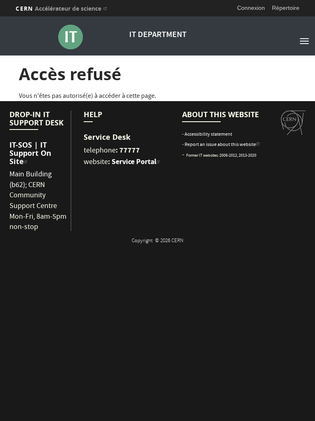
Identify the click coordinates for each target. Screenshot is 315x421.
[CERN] (293, 123)
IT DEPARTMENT (158, 35)
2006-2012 (228, 156)
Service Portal (134, 162)
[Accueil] (70, 37)
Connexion (251, 8)
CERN (58, 8)
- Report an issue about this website (219, 145)
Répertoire (285, 8)
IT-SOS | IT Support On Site (30, 153)
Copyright (143, 241)
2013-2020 (247, 156)
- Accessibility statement (207, 135)
